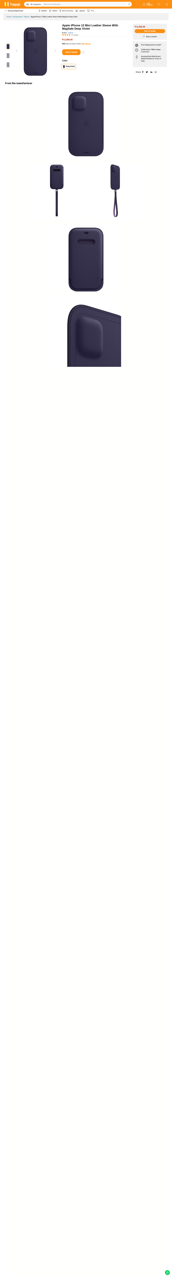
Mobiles (44, 11)
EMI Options (86, 44)
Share (138, 72)
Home (9, 17)
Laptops (81, 11)
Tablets (54, 11)
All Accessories (67, 11)
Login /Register (149, 4)
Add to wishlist (151, 37)
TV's (92, 11)
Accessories (17, 17)
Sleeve (26, 17)
